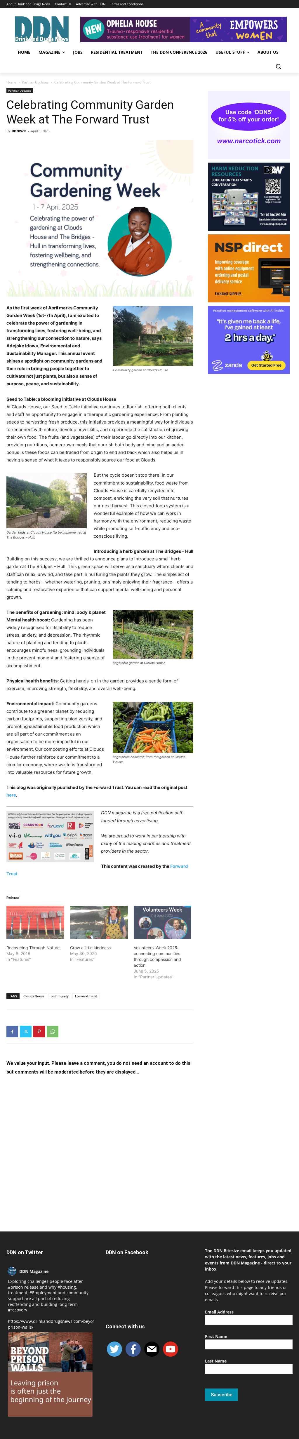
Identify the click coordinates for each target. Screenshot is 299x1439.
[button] (278, 66)
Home (11, 82)
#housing (67, 1287)
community (60, 996)
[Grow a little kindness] (99, 922)
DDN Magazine (33, 1271)
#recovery (17, 1310)
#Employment (43, 1292)
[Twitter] (26, 1031)
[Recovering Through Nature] (35, 922)
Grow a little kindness (90, 947)
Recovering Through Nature (33, 947)
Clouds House (33, 996)
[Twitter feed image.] (50, 1374)
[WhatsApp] (52, 1031)
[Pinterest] (39, 1031)
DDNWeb (19, 131)
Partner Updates (35, 82)
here (11, 795)
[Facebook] (12, 1031)
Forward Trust (86, 996)
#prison (15, 1287)
